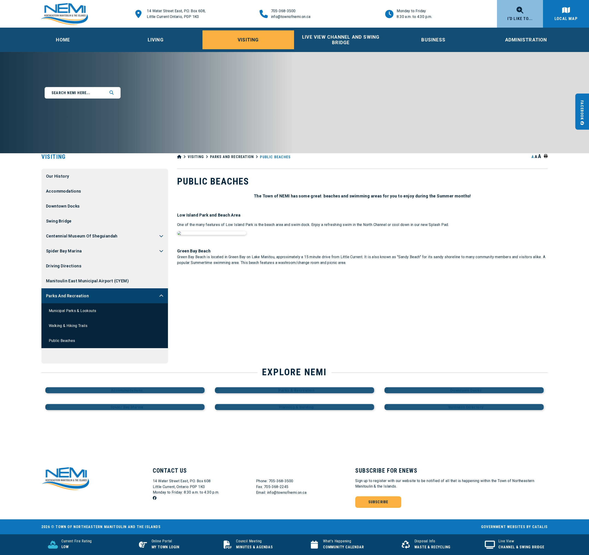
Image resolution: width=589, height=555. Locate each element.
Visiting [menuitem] (248, 40)
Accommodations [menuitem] (63, 191)
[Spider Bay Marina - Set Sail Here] (125, 407)
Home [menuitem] (63, 40)
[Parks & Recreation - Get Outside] (294, 390)
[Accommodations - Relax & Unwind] (125, 390)
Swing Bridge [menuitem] (59, 221)
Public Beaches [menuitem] (62, 340)
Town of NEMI (66, 14)
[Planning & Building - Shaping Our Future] (294, 407)
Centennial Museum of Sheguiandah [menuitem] (82, 236)
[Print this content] (545, 156)
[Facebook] (202, 498)
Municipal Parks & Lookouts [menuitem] (72, 311)
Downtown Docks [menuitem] (63, 206)
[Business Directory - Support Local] (464, 407)
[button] (161, 235)
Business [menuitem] (433, 40)
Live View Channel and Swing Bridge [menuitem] (340, 39)
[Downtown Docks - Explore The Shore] (464, 390)
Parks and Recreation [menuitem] (67, 295)
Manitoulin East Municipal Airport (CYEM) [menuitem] (87, 280)
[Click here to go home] (182, 157)
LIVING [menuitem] (156, 40)
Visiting (196, 157)
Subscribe (378, 502)
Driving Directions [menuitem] (63, 265)
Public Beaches (275, 157)
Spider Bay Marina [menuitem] (64, 251)
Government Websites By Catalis (514, 527)
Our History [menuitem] (57, 176)
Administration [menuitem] (526, 40)
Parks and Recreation (232, 157)
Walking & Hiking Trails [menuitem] (68, 326)
